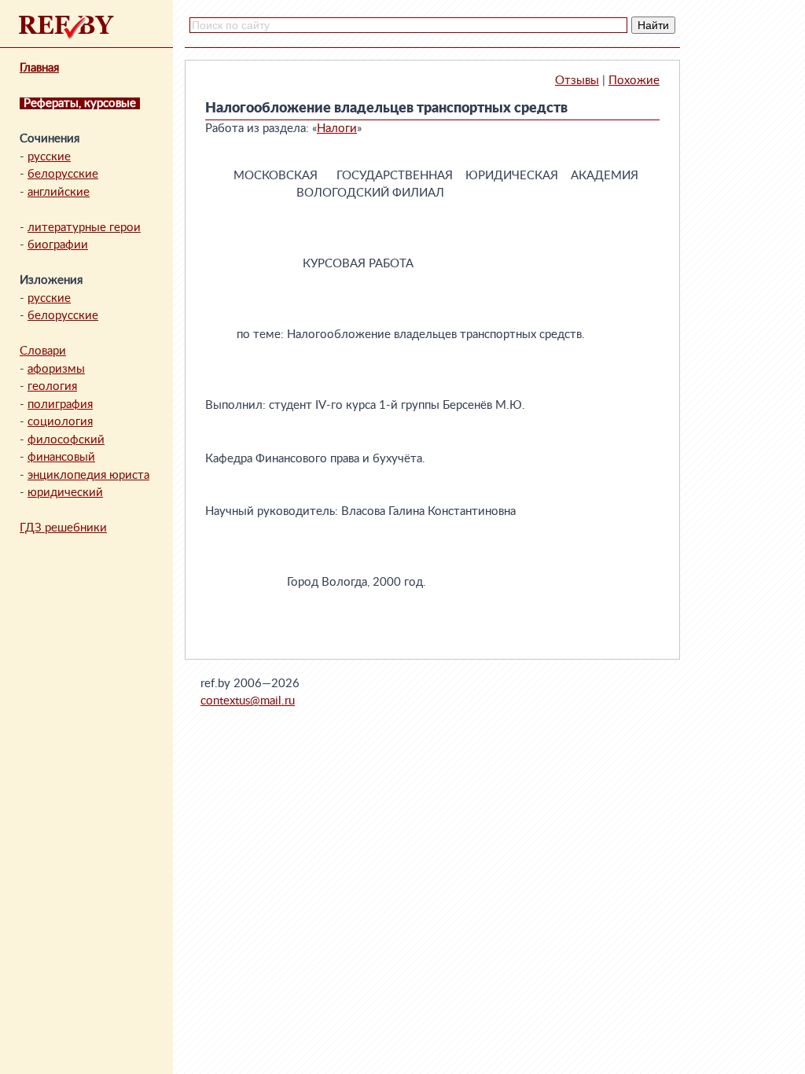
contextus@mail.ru (247, 701)
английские (59, 192)
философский (66, 440)
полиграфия (60, 404)
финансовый (61, 457)
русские (49, 157)
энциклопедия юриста (88, 475)
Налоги (337, 128)
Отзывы (577, 80)
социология (60, 422)
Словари (43, 351)
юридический (65, 492)
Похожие (634, 80)
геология (52, 386)
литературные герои (84, 228)
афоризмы (56, 369)
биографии (58, 245)
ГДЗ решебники (63, 528)
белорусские (63, 174)
